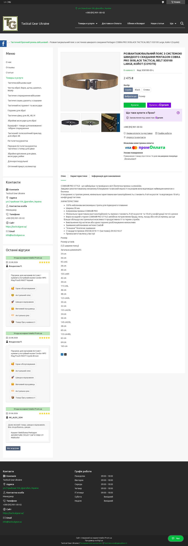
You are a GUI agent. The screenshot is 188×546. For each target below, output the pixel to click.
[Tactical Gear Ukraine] (10, 23)
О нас (8, 62)
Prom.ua (108, 538)
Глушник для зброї (17, 110)
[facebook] (62, 355)
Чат (178, 538)
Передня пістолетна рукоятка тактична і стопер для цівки (22, 147)
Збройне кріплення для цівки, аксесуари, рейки (22, 154)
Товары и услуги (86, 23)
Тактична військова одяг (19, 83)
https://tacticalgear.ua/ (16, 226)
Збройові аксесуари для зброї (22, 120)
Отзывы (10, 67)
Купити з (153, 105)
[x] (65, 355)
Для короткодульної (18, 161)
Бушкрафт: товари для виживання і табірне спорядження (25, 126)
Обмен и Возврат (136, 23)
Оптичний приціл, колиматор (22, 166)
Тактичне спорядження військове (24, 95)
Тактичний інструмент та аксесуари (25, 105)
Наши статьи (157, 23)
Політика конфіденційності (115, 543)
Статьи (9, 72)
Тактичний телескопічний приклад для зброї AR (24, 134)
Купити (135, 105)
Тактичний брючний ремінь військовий (29, 42)
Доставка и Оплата (111, 23)
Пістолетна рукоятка (18, 141)
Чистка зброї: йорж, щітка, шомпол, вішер (25, 89)
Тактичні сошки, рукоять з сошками (25, 100)
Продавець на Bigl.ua (94, 540)
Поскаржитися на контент (91, 543)
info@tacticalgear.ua (15, 235)
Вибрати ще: (135, 96)
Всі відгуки (13, 448)
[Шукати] (181, 23)
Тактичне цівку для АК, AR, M (21, 115)
